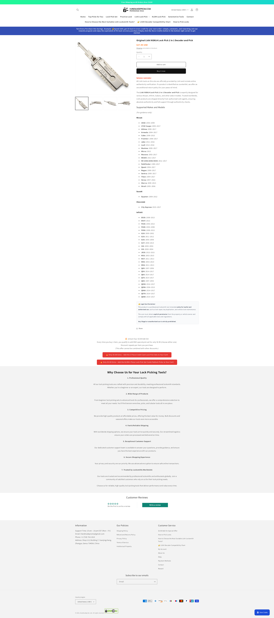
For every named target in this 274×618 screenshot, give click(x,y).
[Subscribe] (154, 581)
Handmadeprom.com (86, 613)
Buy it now (161, 71)
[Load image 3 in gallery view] (110, 103)
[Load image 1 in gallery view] (81, 103)
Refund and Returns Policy (126, 535)
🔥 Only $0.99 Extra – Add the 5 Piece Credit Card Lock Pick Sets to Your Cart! (137, 355)
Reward (160, 569)
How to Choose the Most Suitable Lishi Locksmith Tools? (176, 539)
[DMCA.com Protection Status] (111, 613)
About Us (161, 553)
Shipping (139, 48)
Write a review (155, 505)
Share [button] (141, 328)
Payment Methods (164, 561)
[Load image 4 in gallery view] (124, 103)
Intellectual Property (124, 546)
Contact (161, 565)
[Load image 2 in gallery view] (95, 103)
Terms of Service (122, 542)
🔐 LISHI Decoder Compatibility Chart (171, 545)
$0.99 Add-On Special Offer (167, 531)
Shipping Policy (122, 531)
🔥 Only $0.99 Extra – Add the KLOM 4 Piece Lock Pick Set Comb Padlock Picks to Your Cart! (137, 362)
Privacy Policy (122, 538)
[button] (77, 9)
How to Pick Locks (164, 535)
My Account (162, 549)
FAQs (160, 557)
